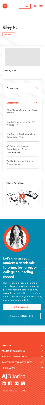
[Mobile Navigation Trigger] (41, 6)
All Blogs (8, 34)
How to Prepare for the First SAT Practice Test (20, 123)
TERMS (23, 391)
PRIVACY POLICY (9, 391)
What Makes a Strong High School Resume (22, 111)
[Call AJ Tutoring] (35, 6)
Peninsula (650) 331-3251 (21, 315)
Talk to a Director (22, 307)
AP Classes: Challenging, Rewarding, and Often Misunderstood (17, 149)
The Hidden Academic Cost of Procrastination (19, 162)
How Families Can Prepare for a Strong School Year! (21, 135)
